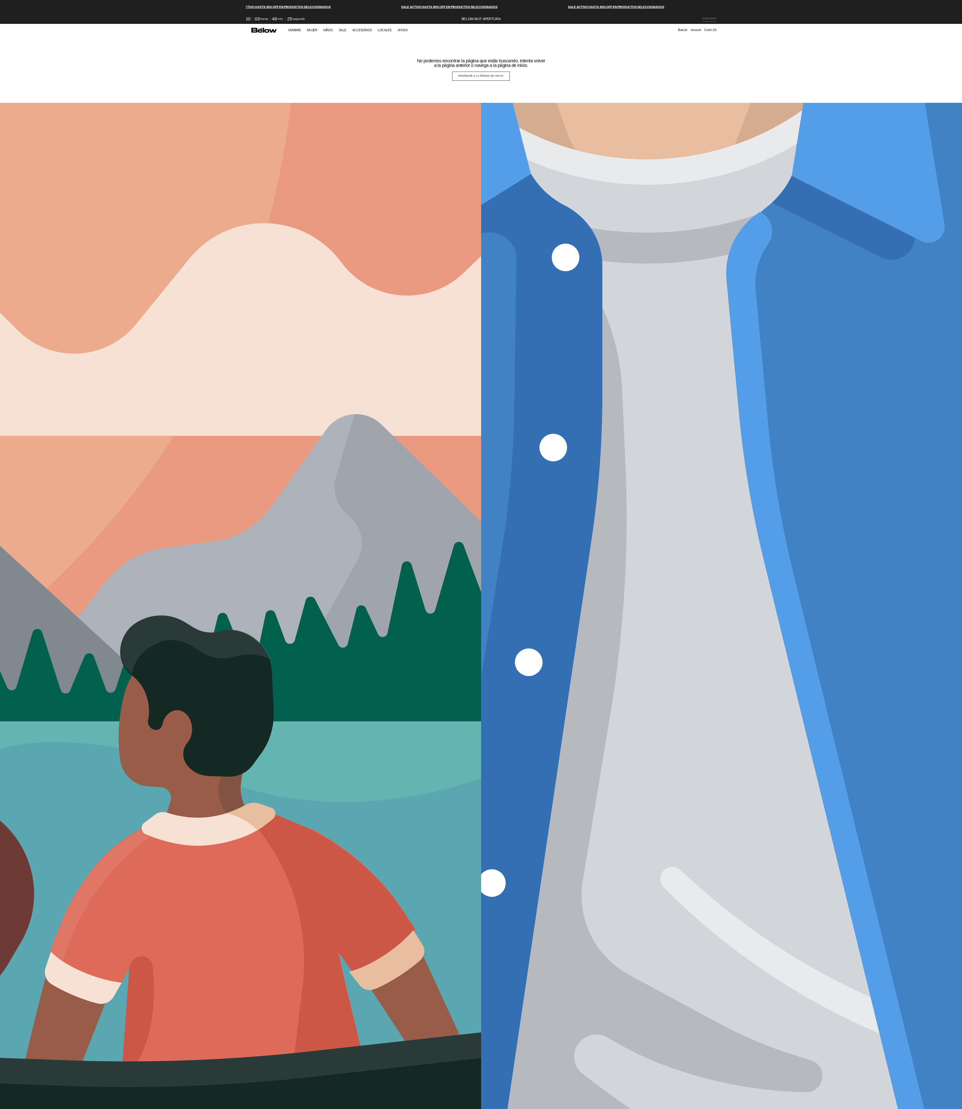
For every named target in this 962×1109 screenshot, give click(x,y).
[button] (682, 30)
